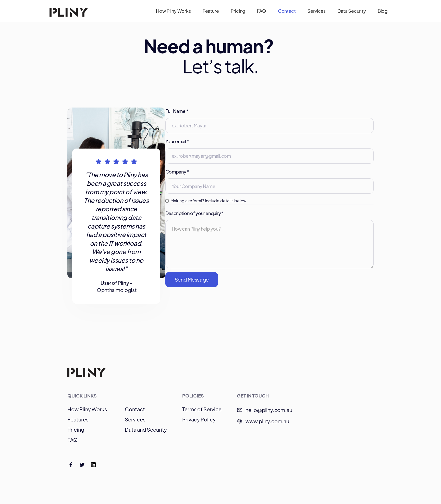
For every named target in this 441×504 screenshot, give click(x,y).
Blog (383, 11)
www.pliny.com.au (267, 421)
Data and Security (146, 430)
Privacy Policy (199, 419)
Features (78, 419)
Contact (287, 11)
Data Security (351, 11)
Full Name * (176, 111)
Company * (177, 172)
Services (316, 11)
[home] (69, 11)
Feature (211, 11)
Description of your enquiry (194, 213)
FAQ (261, 11)
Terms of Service (202, 409)
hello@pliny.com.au (269, 410)
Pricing (238, 11)
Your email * (177, 141)
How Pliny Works (173, 11)
